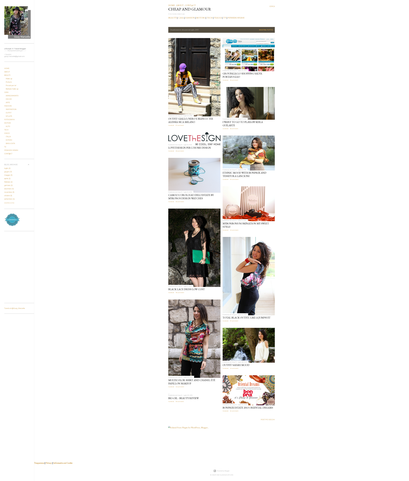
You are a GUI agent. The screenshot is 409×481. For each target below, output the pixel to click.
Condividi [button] (171, 125)
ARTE (8, 102)
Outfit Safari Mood (236, 365)
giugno (7, 172)
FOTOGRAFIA (9, 120)
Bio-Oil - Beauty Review (183, 398)
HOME (171, 5)
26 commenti (180, 151)
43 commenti (180, 387)
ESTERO (9, 140)
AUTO (8, 126)
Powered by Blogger (223, 471)
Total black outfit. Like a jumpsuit (246, 317)
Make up (9, 79)
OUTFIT (8, 113)
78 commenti (180, 292)
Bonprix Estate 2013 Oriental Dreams (248, 407)
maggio (8, 175)
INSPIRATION (11, 109)
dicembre (8, 189)
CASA (181, 17)
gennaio (8, 185)
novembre (9, 192)
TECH (210, 17)
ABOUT (180, 5)
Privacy (49, 462)
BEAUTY (172, 17)
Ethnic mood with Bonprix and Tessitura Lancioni (244, 174)
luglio (7, 168)
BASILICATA (10, 143)
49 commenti (234, 230)
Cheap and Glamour (189, 9)
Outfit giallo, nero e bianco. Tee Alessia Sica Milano (190, 120)
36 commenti (180, 201)
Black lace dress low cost (186, 289)
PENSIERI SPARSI (236, 17)
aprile (7, 178)
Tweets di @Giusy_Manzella (14, 308)
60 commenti (234, 179)
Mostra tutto (266, 30)
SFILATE (9, 116)
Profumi (9, 82)
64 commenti (234, 411)
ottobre (8, 196)
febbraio (8, 182)
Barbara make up (12, 89)
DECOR (9, 99)
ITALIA (8, 137)
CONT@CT (190, 5)
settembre (9, 199)
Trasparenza (39, 462)
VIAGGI (218, 17)
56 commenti (234, 128)
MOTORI (200, 17)
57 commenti (180, 125)
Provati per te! (11, 85)
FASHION (190, 17)
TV (224, 17)
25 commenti (234, 80)
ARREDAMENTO (12, 96)
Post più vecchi (268, 420)
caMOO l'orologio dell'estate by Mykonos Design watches (191, 196)
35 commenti (180, 401)
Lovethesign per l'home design (189, 147)
